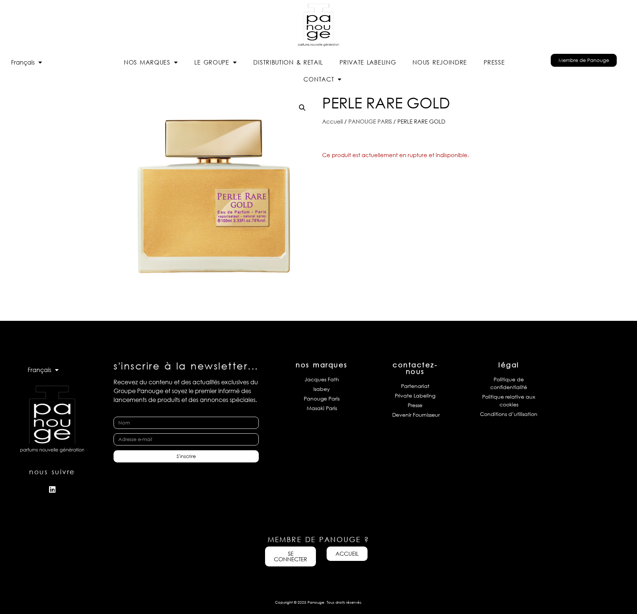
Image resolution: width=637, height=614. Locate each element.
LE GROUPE (211, 62)
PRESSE (494, 62)
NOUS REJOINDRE (440, 62)
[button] (302, 107)
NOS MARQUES (147, 62)
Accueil (332, 121)
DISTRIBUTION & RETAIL (288, 62)
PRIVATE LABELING (368, 62)
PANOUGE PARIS (370, 121)
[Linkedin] (52, 489)
